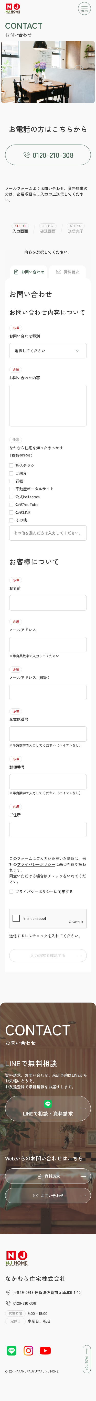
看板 (19, 481)
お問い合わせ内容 (24, 373)
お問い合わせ (32, 271)
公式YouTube (26, 504)
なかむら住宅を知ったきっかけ (36, 447)
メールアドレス (22, 625)
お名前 (15, 584)
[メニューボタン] (84, 8)
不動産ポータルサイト (34, 488)
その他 (21, 520)
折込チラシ (25, 465)
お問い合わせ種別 (24, 332)
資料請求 (71, 271)
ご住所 (15, 810)
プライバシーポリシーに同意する (44, 891)
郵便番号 (17, 763)
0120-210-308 (53, 155)
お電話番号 (18, 715)
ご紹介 (21, 473)
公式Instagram (27, 496)
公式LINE (22, 512)
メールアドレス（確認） (30, 673)
